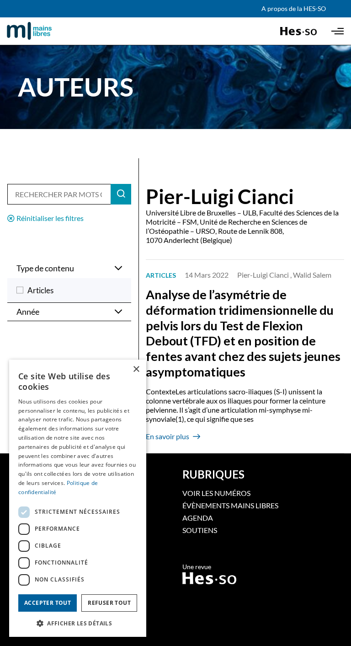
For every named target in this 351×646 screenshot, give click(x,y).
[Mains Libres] (45, 31)
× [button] (136, 369)
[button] (77, 623)
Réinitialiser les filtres (50, 218)
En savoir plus (167, 436)
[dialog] (77, 498)
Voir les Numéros (216, 493)
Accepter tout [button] (47, 603)
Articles (40, 290)
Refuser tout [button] (109, 603)
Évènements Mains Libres (230, 505)
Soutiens (199, 530)
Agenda (197, 517)
